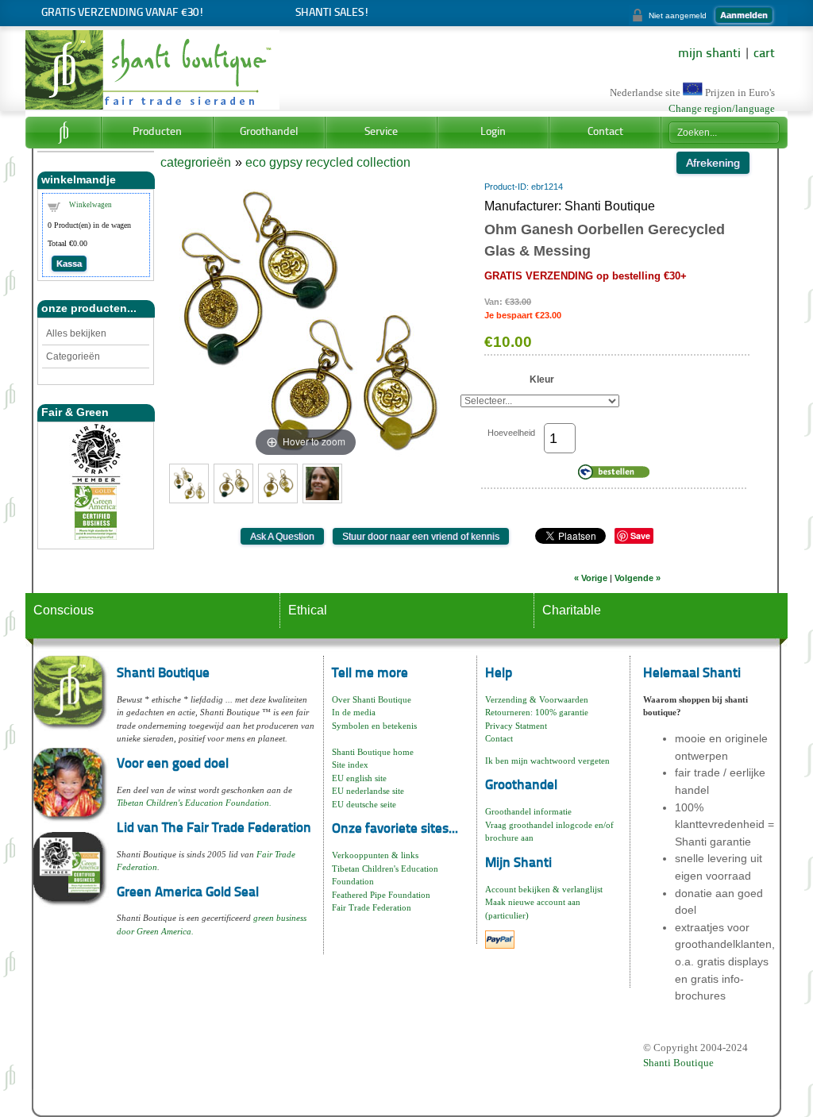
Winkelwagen (90, 205)
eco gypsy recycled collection (327, 162)
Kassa (69, 263)
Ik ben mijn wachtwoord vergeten (547, 760)
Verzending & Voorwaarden (536, 699)
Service (381, 132)
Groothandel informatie (528, 811)
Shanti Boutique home (373, 752)
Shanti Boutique (678, 1063)
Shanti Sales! (332, 13)
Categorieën (73, 356)
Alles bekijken (76, 333)
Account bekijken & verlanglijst (544, 889)
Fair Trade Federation (371, 907)
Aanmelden (744, 15)
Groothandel (269, 132)
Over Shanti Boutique (371, 699)
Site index (350, 764)
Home (63, 132)
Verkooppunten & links (375, 855)
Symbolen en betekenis (374, 725)
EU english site (359, 778)
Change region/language (722, 108)
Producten (157, 132)
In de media (354, 712)
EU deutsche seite (364, 804)
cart (764, 54)
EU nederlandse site (368, 790)
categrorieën (195, 162)
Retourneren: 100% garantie (536, 712)
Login (493, 132)
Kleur (542, 379)
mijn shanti (709, 54)
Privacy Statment (516, 725)
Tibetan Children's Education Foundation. (194, 802)
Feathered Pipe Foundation (381, 894)
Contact (605, 132)
